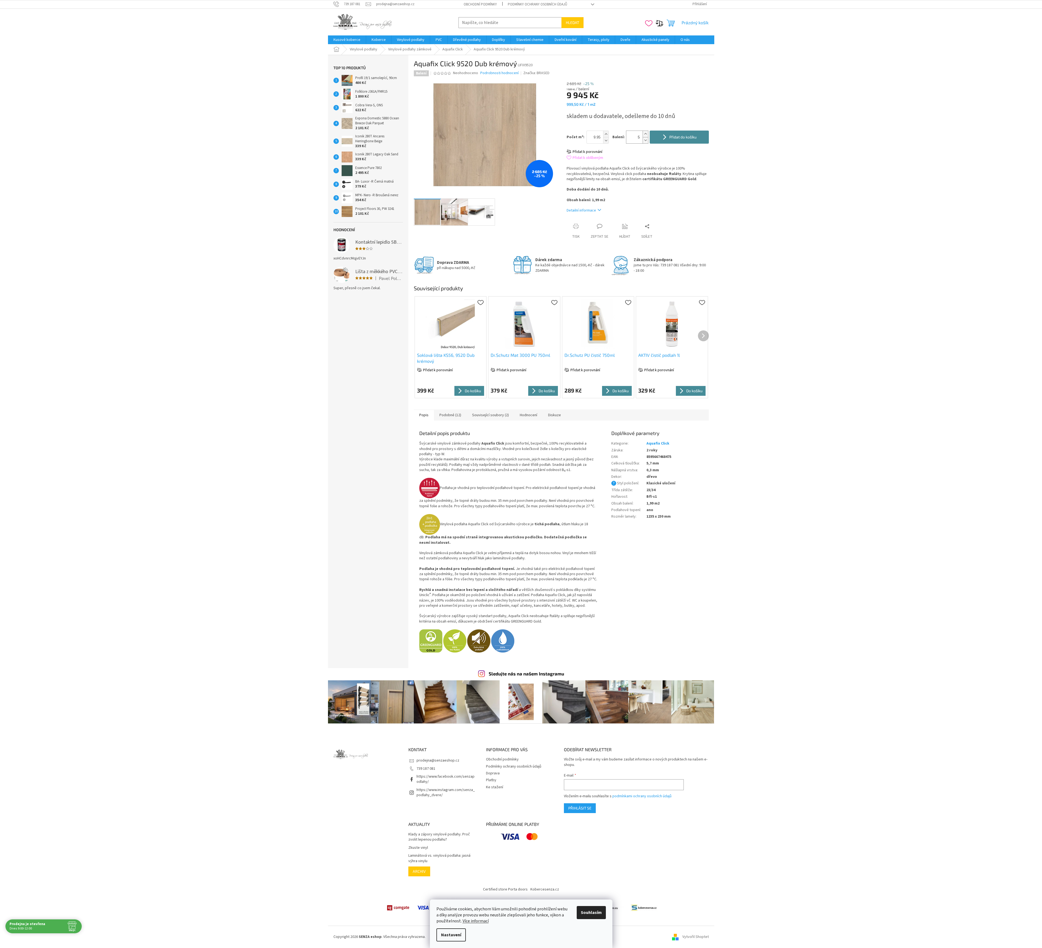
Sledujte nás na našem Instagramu (526, 673)
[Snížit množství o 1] (645, 140)
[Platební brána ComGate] (398, 907)
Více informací (476, 921)
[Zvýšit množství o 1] (645, 134)
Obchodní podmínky (480, 4)
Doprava (493, 773)
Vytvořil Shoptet (695, 937)
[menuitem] (347, 39)
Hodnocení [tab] (528, 415)
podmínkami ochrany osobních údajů (642, 796)
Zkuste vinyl (418, 847)
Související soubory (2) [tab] (490, 415)
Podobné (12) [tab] (450, 415)
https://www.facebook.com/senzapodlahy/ (446, 779)
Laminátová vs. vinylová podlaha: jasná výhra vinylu (439, 858)
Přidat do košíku (683, 137)
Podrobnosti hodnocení (499, 73)
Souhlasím (591, 913)
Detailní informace (581, 210)
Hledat (572, 22)
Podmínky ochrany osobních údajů (537, 4)
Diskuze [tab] (554, 415)
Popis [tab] (424, 415)
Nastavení (451, 935)
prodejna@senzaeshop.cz (438, 760)
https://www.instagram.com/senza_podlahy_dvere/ (446, 792)
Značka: (536, 73)
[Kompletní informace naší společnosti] (644, 907)
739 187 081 (426, 768)
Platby (491, 780)
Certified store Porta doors (505, 889)
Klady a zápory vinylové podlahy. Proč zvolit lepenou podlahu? (439, 837)
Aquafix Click (657, 443)
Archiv (419, 871)
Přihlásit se (579, 808)
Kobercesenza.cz (544, 889)
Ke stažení (494, 787)
